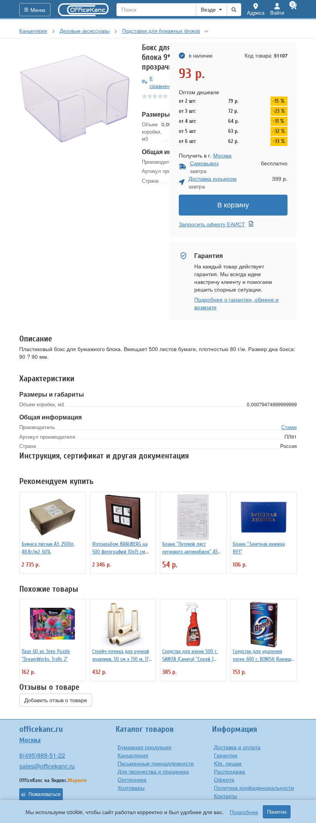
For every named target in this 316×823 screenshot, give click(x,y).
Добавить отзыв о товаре (55, 700)
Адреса (255, 12)
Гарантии (225, 755)
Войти (277, 12)
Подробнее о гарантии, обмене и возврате (236, 303)
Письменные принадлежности (156, 763)
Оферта (224, 779)
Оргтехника (132, 779)
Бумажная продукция (144, 747)
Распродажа (229, 771)
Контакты (225, 795)
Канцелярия (133, 755)
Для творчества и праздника (153, 771)
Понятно (276, 811)
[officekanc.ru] (83, 9)
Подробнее (244, 812)
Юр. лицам (228, 763)
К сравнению (164, 82)
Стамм (289, 427)
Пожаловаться (45, 794)
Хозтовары (131, 787)
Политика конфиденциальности (254, 787)
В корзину (233, 205)
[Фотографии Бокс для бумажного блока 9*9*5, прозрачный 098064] (74, 98)
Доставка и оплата (237, 747)
